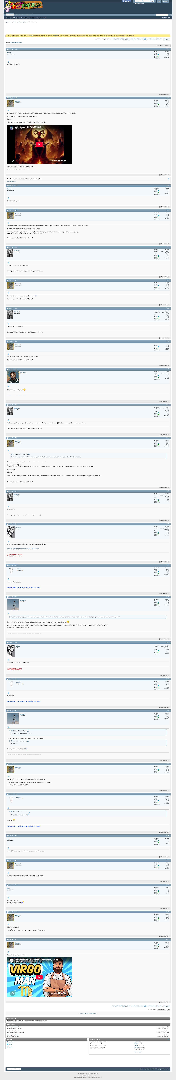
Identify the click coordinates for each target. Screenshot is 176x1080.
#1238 (167, 524)
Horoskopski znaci (16, 42)
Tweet (10, 1044)
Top (169, 1009)
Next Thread (93, 1013)
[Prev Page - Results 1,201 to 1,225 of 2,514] (128, 39)
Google (10, 1047)
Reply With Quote (165, 94)
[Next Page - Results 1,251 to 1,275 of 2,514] (164, 39)
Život (15, 22)
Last (167, 39)
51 (147, 39)
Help (159, 1)
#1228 (167, 185)
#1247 (167, 860)
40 (132, 39)
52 (150, 39)
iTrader (28, 15)
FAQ (14, 17)
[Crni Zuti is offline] (13, 377)
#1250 (167, 939)
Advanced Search (166, 17)
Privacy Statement (162, 1069)
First (125, 39)
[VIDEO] (137, 1047)
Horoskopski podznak (12, 1035)
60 (157, 39)
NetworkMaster (11, 181)
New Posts (9, 17)
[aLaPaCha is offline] (10, 253)
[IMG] (136, 1045)
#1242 (167, 678)
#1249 (167, 911)
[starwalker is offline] (13, 604)
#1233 (167, 341)
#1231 (167, 280)
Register (165, 1)
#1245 (167, 794)
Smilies (137, 1044)
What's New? (19, 15)
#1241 (167, 642)
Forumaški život (23, 22)
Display (166, 45)
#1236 (167, 437)
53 (152, 39)
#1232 (167, 308)
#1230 (167, 247)
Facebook (11, 1042)
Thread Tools (159, 45)
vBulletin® (87, 1076)
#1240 (167, 596)
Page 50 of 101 (118, 39)
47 (137, 39)
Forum (10, 15)
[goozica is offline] (11, 570)
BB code (137, 1042)
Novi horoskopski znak (13, 1031)
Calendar (18, 17)
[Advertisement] (88, 28)
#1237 (167, 491)
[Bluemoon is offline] (10, 103)
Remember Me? (140, 3)
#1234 (167, 369)
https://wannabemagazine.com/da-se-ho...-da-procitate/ (23, 549)
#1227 (167, 97)
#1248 (167, 884)
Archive (154, 1069)
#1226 (167, 49)
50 (145, 39)
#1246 (167, 835)
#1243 (167, 710)
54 (155, 39)
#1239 (167, 565)
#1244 (167, 763)
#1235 (167, 404)
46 (134, 39)
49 (142, 39)
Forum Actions (32, 17)
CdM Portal (148, 1069)
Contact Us (141, 1069)
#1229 (167, 210)
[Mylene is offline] (11, 532)
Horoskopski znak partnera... (14, 1027)
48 (140, 39)
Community (24, 17)
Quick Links (42, 17)
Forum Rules (138, 1052)
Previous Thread (84, 1013)
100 (161, 39)
